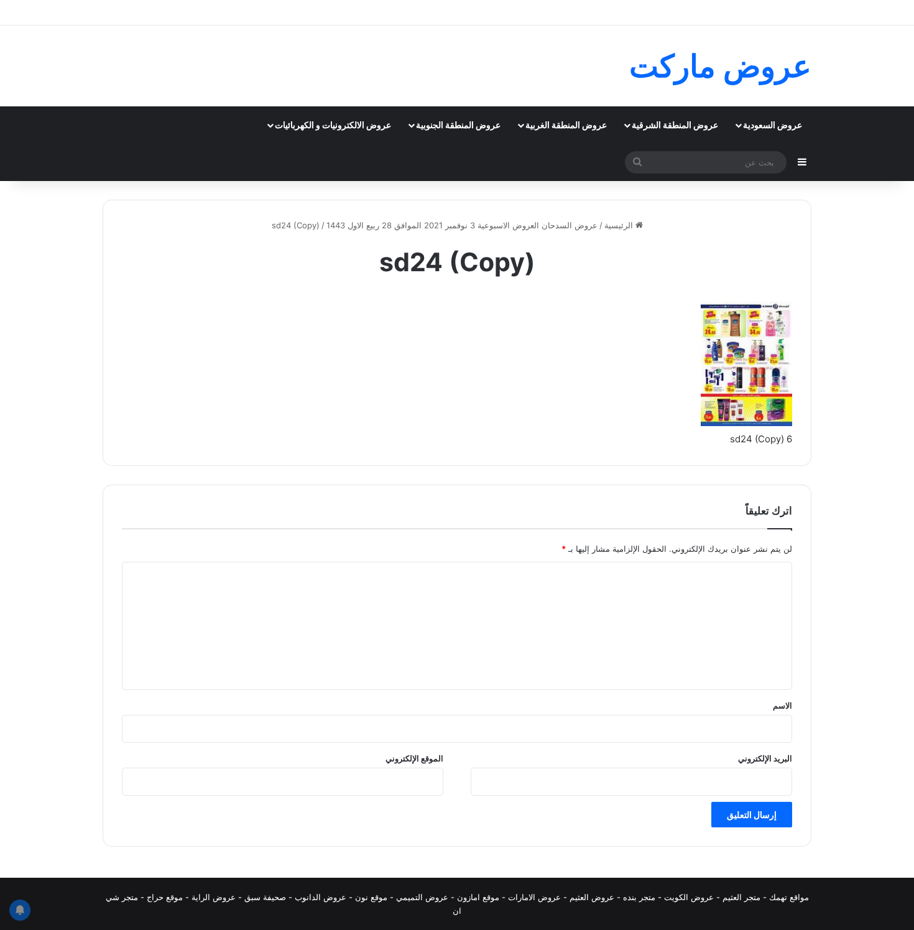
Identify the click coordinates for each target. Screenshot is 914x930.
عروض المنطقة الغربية (566, 124)
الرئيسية (619, 225)
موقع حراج (165, 897)
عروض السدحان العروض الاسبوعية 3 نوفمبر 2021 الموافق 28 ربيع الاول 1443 (462, 225)
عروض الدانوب (320, 897)
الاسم (782, 705)
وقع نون (369, 897)
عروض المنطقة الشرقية (675, 124)
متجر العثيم (741, 897)
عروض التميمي (422, 897)
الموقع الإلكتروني (414, 758)
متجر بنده (639, 897)
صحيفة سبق (265, 897)
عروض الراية (214, 897)
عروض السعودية (772, 124)
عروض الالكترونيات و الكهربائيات (333, 124)
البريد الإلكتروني (765, 758)
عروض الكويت (689, 897)
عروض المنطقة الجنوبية (458, 124)
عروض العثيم (592, 897)
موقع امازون (478, 897)
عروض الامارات (534, 897)
